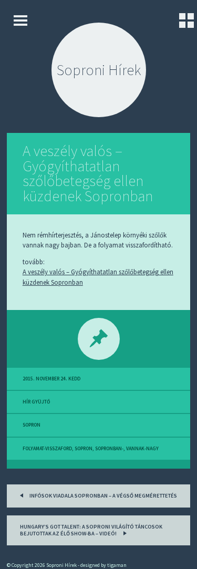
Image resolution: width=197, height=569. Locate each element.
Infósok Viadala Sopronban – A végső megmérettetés (102, 495)
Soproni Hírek (99, 69)
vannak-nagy (142, 449)
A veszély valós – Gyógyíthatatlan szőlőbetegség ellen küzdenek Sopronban (88, 173)
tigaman (117, 565)
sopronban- (109, 449)
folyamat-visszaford (47, 449)
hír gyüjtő (36, 402)
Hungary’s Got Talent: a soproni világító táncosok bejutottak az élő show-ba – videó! (91, 530)
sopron (31, 425)
